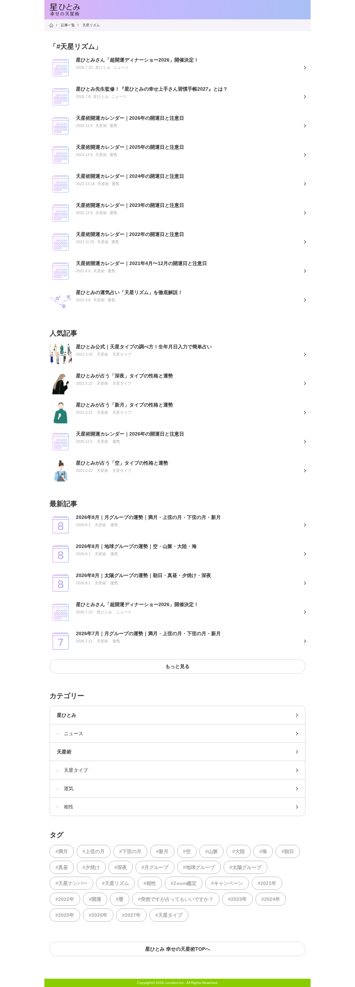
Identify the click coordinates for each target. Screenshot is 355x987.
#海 (263, 851)
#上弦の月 (94, 851)
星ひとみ (66, 715)
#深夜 (120, 867)
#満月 (61, 851)
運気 (68, 788)
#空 (187, 851)
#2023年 (237, 899)
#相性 (150, 883)
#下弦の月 (130, 851)
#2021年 (267, 883)
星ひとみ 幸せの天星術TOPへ (177, 949)
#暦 (119, 899)
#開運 (95, 899)
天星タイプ (76, 770)
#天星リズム (115, 883)
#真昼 (61, 867)
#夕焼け (91, 867)
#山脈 (211, 851)
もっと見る (177, 666)
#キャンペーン (227, 883)
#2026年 (98, 915)
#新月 (162, 851)
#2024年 (270, 899)
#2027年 (131, 915)
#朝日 (288, 851)
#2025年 (64, 915)
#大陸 (238, 851)
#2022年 (64, 899)
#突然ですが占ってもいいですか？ (176, 899)
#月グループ (154, 867)
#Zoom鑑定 (184, 883)
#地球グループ (199, 867)
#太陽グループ (245, 867)
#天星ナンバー (71, 883)
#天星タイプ (168, 915)
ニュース (73, 733)
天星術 (64, 752)
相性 (68, 807)
